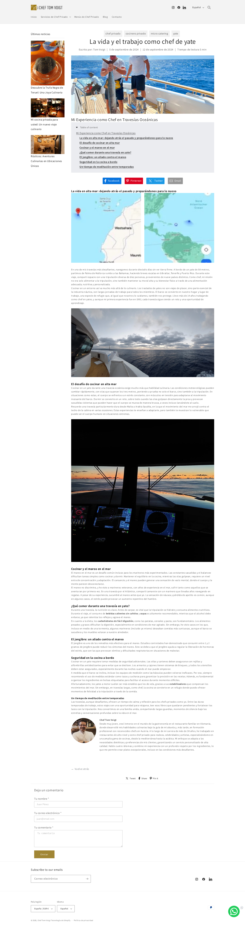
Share (144, 778)
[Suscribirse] (87, 879)
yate (175, 33)
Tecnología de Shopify (60, 920)
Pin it (155, 778)
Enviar (44, 854)
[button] (55, 16)
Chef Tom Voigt (44, 920)
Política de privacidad (83, 920)
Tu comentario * (44, 827)
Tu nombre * (41, 798)
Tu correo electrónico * (48, 813)
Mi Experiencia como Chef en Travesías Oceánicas (106, 133)
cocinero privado (136, 33)
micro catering (159, 33)
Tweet (133, 778)
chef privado (113, 33)
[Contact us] (234, 911)
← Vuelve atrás (80, 769)
